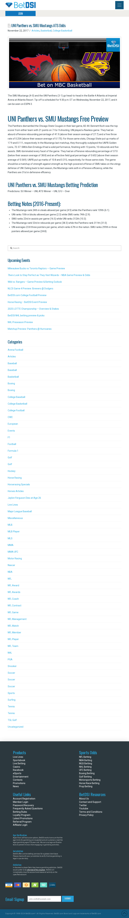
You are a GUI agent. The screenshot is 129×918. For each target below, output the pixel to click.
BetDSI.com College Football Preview (27, 295)
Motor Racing (15, 558)
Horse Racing (15, 477)
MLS (10, 538)
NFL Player (13, 639)
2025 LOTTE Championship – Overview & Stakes (33, 308)
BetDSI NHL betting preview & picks (26, 315)
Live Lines (13, 504)
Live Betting (19, 763)
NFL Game (13, 612)
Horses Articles (16, 491)
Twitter (83, 805)
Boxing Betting (87, 773)
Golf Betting (85, 776)
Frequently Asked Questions (28, 808)
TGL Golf (12, 720)
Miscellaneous (15, 518)
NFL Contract (14, 605)
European (13, 423)
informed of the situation (36, 870)
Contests (18, 780)
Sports (11, 693)
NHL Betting (85, 766)
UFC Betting (85, 770)
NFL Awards (14, 592)
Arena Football (15, 349)
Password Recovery (23, 805)
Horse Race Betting (89, 783)
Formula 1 (13, 450)
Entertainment (20, 776)
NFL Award (13, 585)
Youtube (83, 808)
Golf (10, 457)
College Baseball (16, 397)
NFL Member (14, 632)
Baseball (12, 363)
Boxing (11, 383)
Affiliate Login (20, 825)
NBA (10, 572)
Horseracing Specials (19, 484)
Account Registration (24, 798)
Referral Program (22, 821)
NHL (10, 652)
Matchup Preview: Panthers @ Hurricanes (30, 329)
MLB (10, 524)
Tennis (11, 706)
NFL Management (17, 619)
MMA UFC (13, 551)
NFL (10, 578)
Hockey (11, 471)
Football (12, 444)
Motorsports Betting (89, 780)
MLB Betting (85, 763)
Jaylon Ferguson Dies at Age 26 (24, 498)
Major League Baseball (20, 511)
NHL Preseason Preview (20, 322)
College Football (16, 410)
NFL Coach (13, 598)
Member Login (20, 802)
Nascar (11, 565)
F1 (9, 437)
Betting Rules (20, 811)
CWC (10, 417)
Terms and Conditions (90, 811)
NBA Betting (85, 760)
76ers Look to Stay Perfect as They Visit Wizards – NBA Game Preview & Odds (49, 275)
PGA (10, 659)
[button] (119, 5)
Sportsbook (19, 760)
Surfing (11, 699)
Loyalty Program (21, 815)
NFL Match (13, 625)
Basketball (46, 30)
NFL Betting (85, 757)
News (16, 786)
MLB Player (14, 531)
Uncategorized (15, 726)
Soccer (11, 673)
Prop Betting (85, 786)
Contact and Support (90, 802)
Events (11, 430)
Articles (36, 30)
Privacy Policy (86, 815)
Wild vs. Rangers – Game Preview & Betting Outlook (35, 281)
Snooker (12, 666)
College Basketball (62, 30)
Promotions (19, 783)
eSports (17, 773)
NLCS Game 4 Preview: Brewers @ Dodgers (30, 288)
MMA (10, 545)
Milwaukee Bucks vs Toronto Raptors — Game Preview (36, 268)
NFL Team (13, 646)
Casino (16, 766)
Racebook (18, 770)
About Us (84, 798)
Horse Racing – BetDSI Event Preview (27, 302)
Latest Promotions (23, 818)
